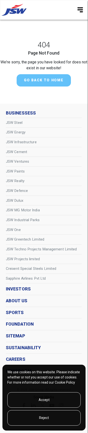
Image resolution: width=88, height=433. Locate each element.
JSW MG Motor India (23, 210)
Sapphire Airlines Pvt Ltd (26, 278)
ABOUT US (16, 300)
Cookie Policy (65, 382)
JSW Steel (14, 122)
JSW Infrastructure (21, 142)
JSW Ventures (17, 161)
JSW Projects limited (23, 259)
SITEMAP (15, 335)
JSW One (13, 230)
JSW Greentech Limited (25, 239)
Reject (44, 418)
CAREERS (15, 359)
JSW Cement (16, 152)
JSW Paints (15, 171)
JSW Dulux (14, 200)
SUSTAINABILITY (23, 347)
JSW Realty (15, 181)
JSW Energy (15, 132)
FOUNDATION (20, 324)
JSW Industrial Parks (23, 220)
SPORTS (15, 312)
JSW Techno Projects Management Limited (41, 249)
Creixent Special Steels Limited (31, 268)
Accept (44, 400)
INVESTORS (18, 289)
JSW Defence (17, 190)
